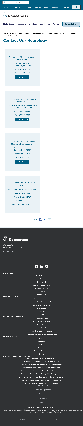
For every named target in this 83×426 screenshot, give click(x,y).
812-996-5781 (25, 197)
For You (56, 24)
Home (6, 33)
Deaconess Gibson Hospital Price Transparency (41, 361)
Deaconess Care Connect (41, 328)
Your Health (45, 24)
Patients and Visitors (42, 299)
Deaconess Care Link (41, 322)
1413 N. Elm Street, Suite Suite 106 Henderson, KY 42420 (22, 107)
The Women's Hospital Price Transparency (41, 383)
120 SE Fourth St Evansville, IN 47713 (22, 64)
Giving (41, 354)
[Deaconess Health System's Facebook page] (36, 267)
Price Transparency (43, 390)
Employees (41, 308)
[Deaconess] (15, 14)
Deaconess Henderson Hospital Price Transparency (41, 365)
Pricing (41, 314)
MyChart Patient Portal (41, 285)
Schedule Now (71, 24)
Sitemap (43, 402)
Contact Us (22, 77)
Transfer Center (41, 319)
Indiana (13, 33)
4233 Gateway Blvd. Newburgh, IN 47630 (22, 149)
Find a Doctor (9, 24)
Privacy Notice (43, 394)
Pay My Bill (41, 282)
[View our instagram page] (46, 267)
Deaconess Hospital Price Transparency (41, 358)
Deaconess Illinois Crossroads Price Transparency (41, 368)
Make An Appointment (41, 279)
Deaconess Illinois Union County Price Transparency (41, 374)
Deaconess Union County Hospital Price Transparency (41, 380)
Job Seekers (41, 311)
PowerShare (41, 325)
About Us (41, 348)
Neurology (72, 33)
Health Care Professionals (41, 302)
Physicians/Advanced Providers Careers (41, 334)
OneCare (43, 398)
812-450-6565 (25, 69)
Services (33, 24)
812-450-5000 (9, 252)
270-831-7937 (25, 111)
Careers (41, 291)
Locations (22, 24)
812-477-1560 (25, 154)
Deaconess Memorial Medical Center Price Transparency (41, 377)
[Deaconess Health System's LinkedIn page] (41, 267)
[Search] (76, 7)
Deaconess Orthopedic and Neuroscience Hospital (42, 33)
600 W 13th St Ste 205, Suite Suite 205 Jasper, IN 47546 (22, 191)
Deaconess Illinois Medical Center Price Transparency (41, 371)
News (41, 339)
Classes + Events (41, 288)
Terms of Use (43, 385)
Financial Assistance (41, 351)
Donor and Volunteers (41, 305)
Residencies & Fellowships (41, 331)
